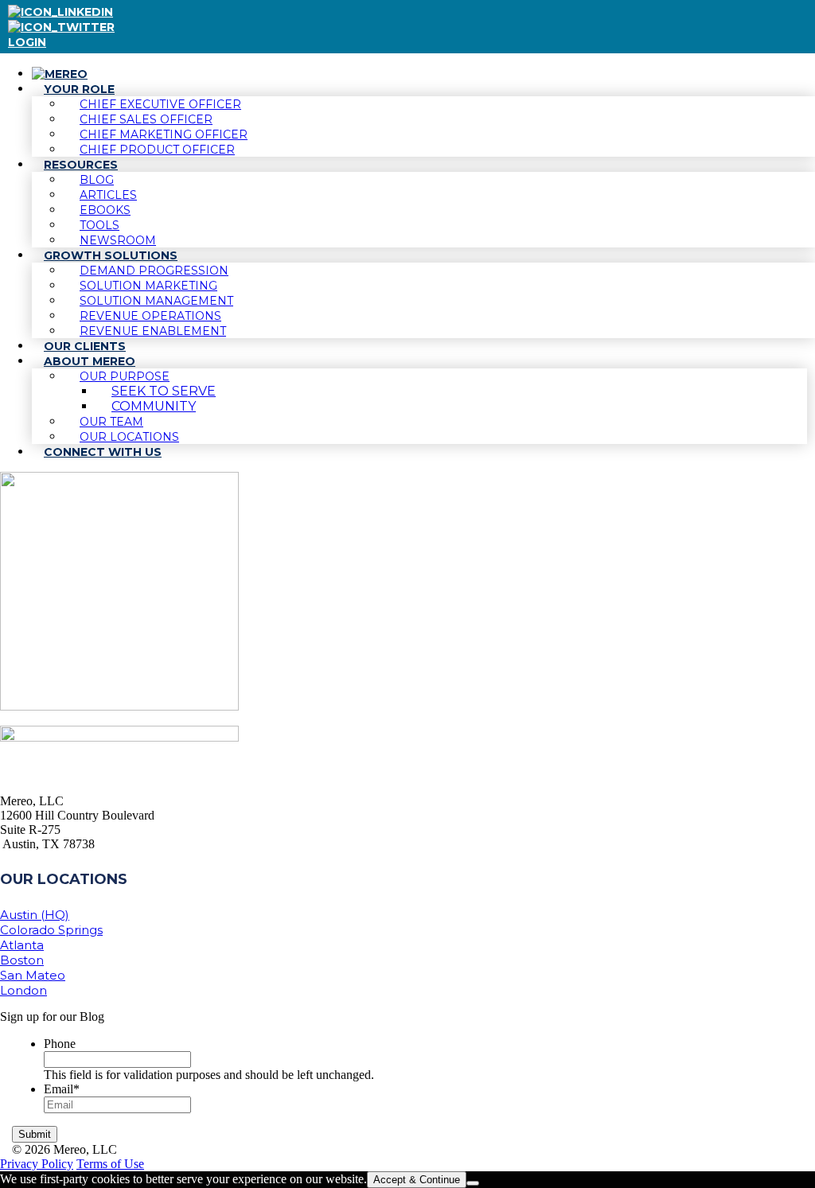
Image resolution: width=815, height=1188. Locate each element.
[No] (472, 1183)
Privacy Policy (36, 1163)
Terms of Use (110, 1163)
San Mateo (32, 975)
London (23, 990)
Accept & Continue (416, 1180)
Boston (22, 960)
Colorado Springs (51, 929)
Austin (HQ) (34, 914)
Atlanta (22, 944)
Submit (34, 1134)
